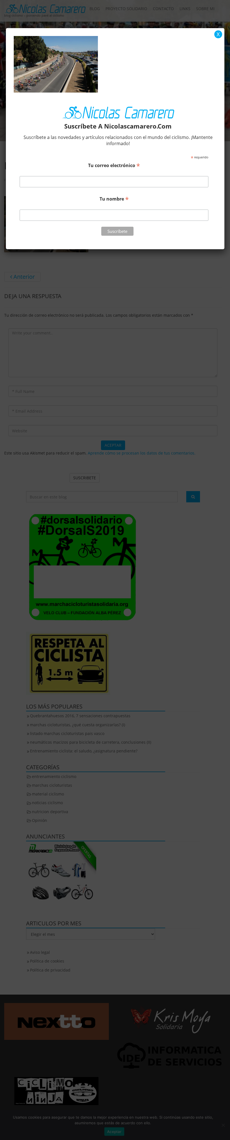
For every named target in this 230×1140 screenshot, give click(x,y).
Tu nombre (114, 199)
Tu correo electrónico (114, 165)
